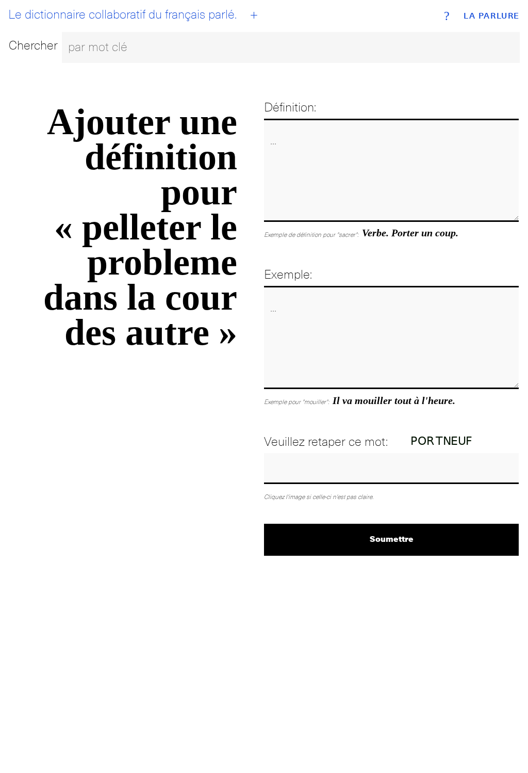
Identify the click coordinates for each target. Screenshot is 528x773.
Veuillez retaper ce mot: (326, 441)
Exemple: (288, 274)
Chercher (33, 45)
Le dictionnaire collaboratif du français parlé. (122, 14)
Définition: (290, 107)
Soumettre (392, 538)
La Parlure (492, 16)
